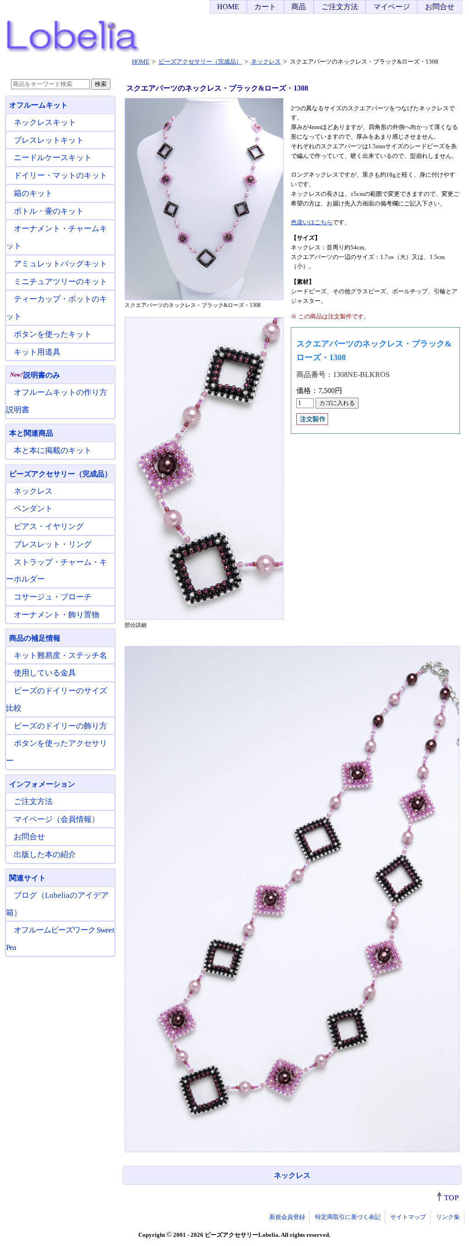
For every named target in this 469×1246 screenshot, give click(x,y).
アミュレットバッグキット (60, 263)
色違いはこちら (312, 222)
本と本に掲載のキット (53, 450)
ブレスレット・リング (53, 544)
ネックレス (292, 1175)
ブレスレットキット (49, 140)
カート (265, 7)
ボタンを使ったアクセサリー (56, 752)
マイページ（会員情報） (56, 819)
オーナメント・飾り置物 (56, 614)
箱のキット (33, 193)
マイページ (391, 7)
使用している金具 (45, 673)
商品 (298, 7)
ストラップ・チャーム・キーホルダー (56, 571)
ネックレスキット (45, 122)
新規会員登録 (287, 1217)
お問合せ (439, 7)
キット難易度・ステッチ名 (60, 655)
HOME (228, 7)
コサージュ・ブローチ (53, 597)
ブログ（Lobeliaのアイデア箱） (57, 904)
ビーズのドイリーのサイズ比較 (56, 699)
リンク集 (448, 1217)
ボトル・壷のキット (49, 211)
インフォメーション (42, 784)
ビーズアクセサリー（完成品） (60, 474)
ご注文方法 (340, 7)
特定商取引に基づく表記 (348, 1217)
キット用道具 (37, 352)
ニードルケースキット (53, 157)
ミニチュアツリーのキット (60, 281)
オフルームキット (38, 105)
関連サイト (27, 878)
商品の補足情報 (34, 638)
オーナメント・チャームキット (56, 237)
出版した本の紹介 (45, 854)
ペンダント (33, 508)
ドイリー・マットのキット (60, 175)
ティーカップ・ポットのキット (56, 308)
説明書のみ (41, 375)
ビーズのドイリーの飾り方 (60, 726)
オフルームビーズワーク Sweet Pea (60, 939)
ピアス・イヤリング (49, 526)
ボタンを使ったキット (53, 334)
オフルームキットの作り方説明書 (56, 401)
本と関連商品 (31, 433)
